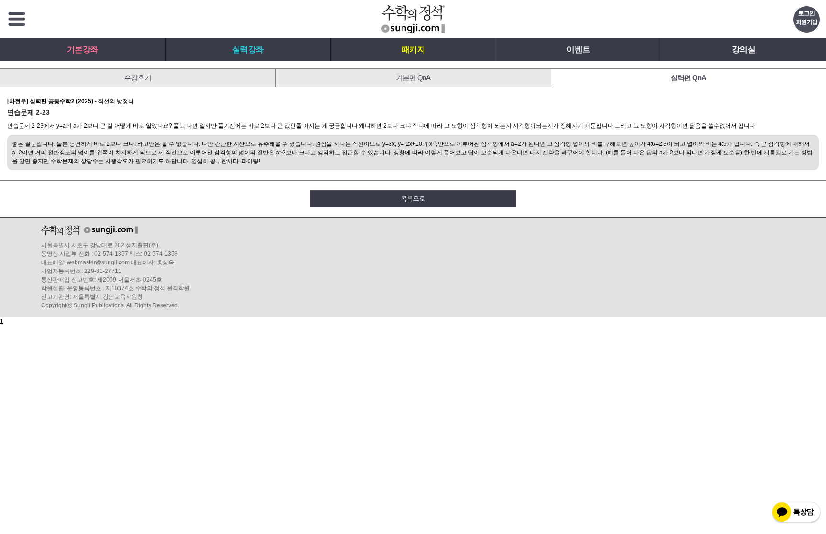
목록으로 (413, 198)
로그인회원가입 (807, 17)
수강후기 (137, 78)
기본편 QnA (413, 78)
